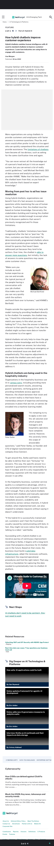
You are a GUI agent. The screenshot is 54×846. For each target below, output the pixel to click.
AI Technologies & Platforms (18, 22)
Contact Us (6, 823)
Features (12, 834)
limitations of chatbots (38, 149)
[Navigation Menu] (3, 17)
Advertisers (16, 823)
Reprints (16, 831)
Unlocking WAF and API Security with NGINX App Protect (27, 642)
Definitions (32, 831)
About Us (6, 821)
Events (5, 834)
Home (5, 22)
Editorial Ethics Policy (18, 821)
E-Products (41, 831)
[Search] (50, 17)
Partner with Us (27, 823)
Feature (9, 27)
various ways (16, 383)
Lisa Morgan (10, 56)
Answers (23, 831)
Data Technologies (27, 760)
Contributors (7, 831)
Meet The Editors (33, 821)
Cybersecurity (12, 760)
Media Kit (37, 823)
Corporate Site (7, 826)
